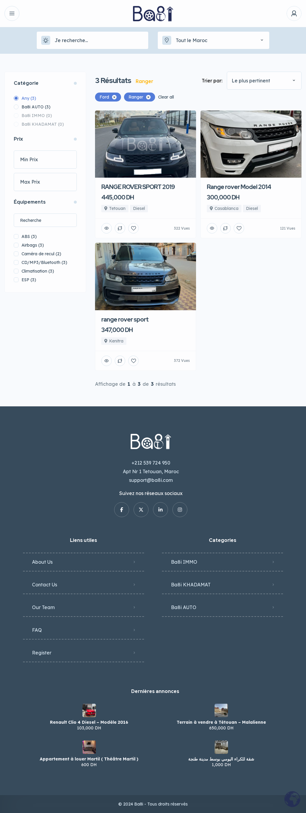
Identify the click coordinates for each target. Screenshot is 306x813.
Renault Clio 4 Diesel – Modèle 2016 (89, 722)
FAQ (37, 630)
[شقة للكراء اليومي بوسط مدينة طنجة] (221, 747)
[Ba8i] (153, 13)
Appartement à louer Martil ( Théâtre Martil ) (89, 759)
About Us (42, 562)
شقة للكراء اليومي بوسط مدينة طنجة (221, 759)
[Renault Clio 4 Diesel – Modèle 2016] (89, 710)
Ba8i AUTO (183, 607)
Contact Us (44, 585)
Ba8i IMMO (184, 562)
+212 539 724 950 (150, 463)
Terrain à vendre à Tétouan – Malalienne (221, 722)
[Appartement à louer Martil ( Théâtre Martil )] (89, 747)
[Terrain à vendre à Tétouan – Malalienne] (221, 710)
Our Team (43, 607)
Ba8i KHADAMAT (191, 585)
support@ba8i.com (151, 480)
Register (41, 653)
